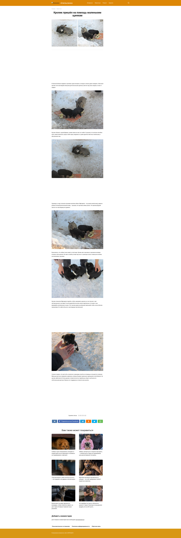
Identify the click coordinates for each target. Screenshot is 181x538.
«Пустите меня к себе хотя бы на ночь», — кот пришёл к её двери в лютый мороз (63, 478)
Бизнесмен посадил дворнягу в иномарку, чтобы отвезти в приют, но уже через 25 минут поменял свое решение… (62, 506)
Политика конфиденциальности (81, 526)
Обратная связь (96, 526)
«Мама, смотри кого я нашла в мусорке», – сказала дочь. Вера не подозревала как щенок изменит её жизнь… (90, 453)
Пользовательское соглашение (61, 526)
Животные (98, 3)
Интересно (90, 3)
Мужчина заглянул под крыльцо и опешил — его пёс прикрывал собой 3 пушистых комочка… (90, 479)
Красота (111, 3)
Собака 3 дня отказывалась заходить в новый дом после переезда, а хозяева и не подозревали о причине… (63, 453)
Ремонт (105, 3)
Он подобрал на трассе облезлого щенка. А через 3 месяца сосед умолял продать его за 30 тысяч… (90, 505)
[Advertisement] (72, 66)
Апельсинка (66, 3)
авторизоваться (80, 519)
